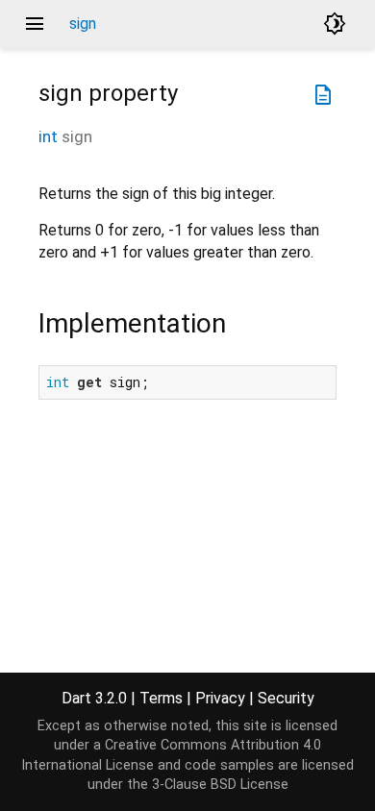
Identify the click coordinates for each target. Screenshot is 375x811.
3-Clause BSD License (220, 784)
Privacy (220, 698)
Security (286, 698)
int (48, 136)
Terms (161, 698)
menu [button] (34, 24)
